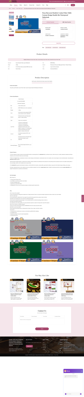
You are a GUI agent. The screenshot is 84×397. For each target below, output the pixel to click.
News (43, 5)
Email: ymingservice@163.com (70, 1)
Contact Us (38, 5)
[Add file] (65, 394)
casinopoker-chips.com (67, 342)
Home (11, 5)
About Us (25, 5)
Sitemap (44, 349)
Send (42, 328)
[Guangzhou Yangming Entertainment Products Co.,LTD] (13, 1)
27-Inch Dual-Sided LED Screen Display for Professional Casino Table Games (67, 294)
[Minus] (81, 371)
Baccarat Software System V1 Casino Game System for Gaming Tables (49, 294)
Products (15, 5)
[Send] (80, 394)
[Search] (65, 5)
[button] (11, 35)
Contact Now (17, 299)
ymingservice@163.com (67, 348)
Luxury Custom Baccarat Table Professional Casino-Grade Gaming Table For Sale (33, 294)
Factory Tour (31, 5)
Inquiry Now (58, 43)
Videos (20, 5)
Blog (47, 5)
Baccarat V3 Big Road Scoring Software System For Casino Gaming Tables (16, 294)
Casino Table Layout (19, 8)
